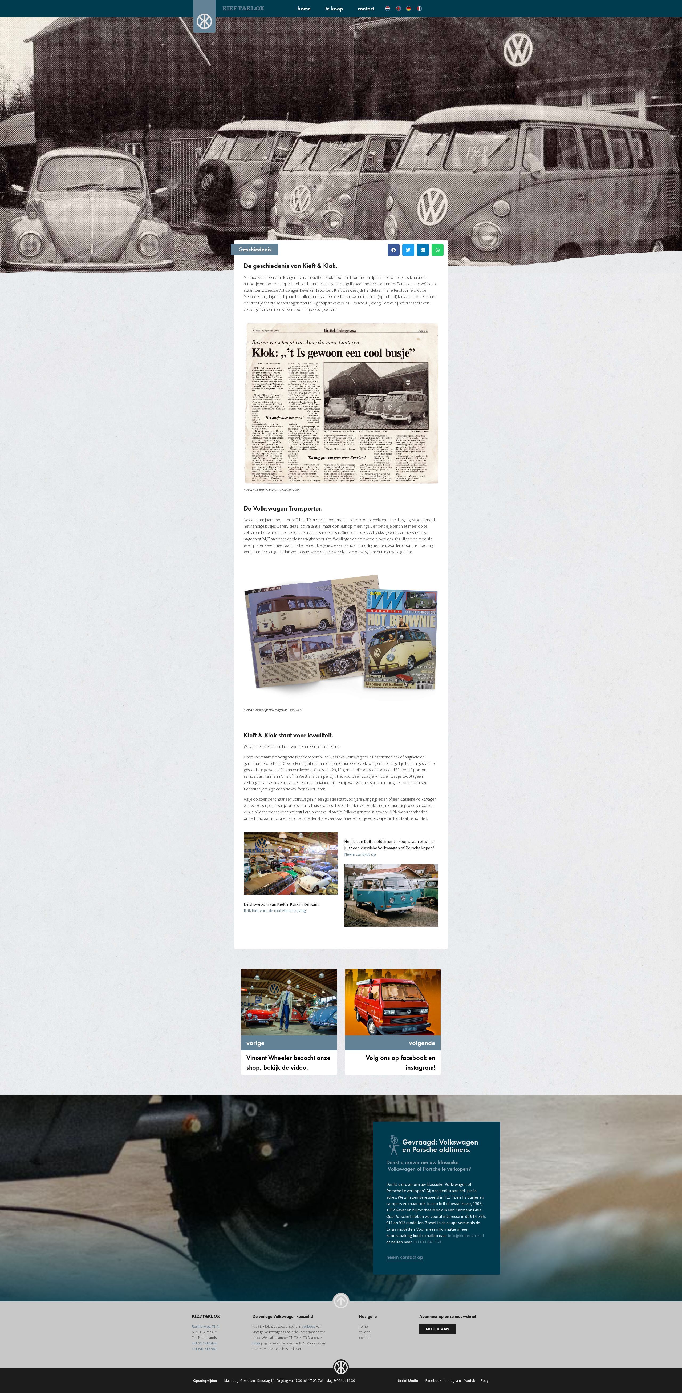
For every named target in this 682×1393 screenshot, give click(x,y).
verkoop (308, 1326)
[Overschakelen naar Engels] (398, 8)
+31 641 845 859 (427, 1242)
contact (366, 8)
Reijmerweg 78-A (205, 1326)
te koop (334, 8)
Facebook (433, 1380)
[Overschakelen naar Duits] (408, 8)
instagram (453, 1380)
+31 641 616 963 (204, 1349)
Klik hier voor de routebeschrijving (275, 911)
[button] (394, 250)
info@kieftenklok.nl (466, 1236)
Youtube (470, 1380)
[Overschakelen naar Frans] (419, 8)
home (304, 8)
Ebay (256, 1343)
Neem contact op (360, 854)
